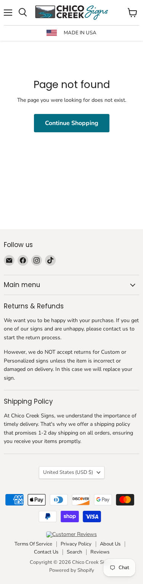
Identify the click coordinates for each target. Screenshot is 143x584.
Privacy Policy (76, 544)
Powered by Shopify (71, 570)
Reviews (99, 552)
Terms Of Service (33, 544)
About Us (110, 544)
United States (68, 472)
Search (74, 552)
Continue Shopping (71, 123)
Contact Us (46, 552)
